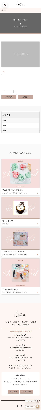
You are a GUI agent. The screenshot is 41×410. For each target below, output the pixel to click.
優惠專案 (25, 322)
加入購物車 (8, 97)
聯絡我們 (26, 324)
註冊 (19, 324)
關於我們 (8, 322)
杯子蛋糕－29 (7, 221)
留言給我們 (13, 391)
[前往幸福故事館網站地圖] (37, 401)
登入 (13, 324)
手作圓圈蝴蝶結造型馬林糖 (12, 190)
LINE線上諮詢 (26, 391)
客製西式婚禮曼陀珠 (10, 289)
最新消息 (16, 322)
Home (16, 26)
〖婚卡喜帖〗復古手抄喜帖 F (13, 252)
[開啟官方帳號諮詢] (37, 406)
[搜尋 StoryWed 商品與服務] (5, 5)
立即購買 (25, 97)
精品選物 (33, 322)
